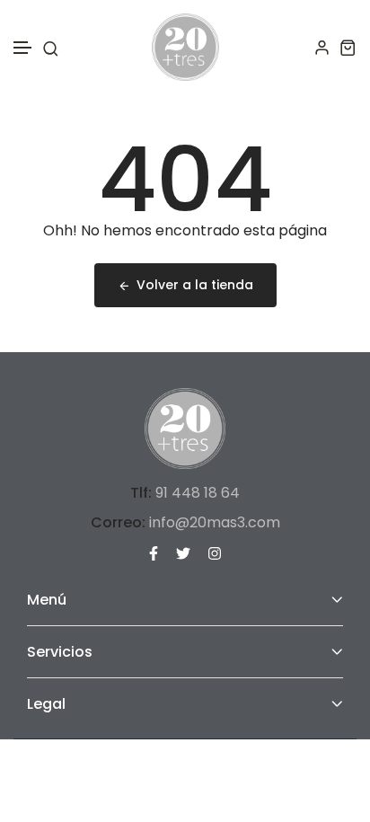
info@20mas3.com (214, 522)
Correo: (118, 522)
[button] (23, 48)
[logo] (185, 47)
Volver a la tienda (195, 285)
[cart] (348, 47)
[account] (321, 47)
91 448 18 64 (197, 492)
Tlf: (141, 492)
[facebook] (153, 552)
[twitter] (183, 552)
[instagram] (214, 552)
